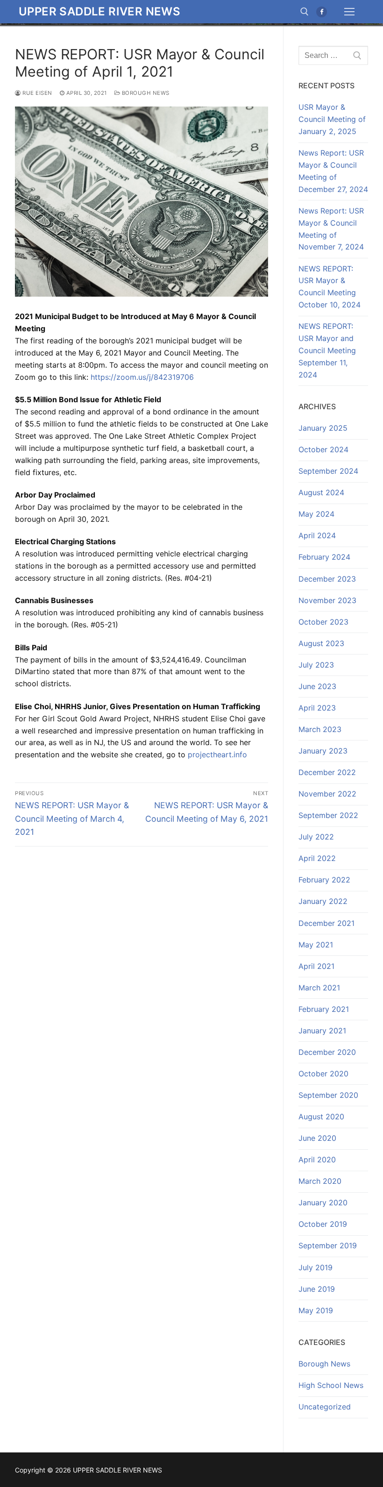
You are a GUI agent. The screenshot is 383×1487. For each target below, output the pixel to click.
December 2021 (326, 923)
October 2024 (323, 449)
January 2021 (322, 1030)
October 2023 (323, 621)
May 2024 (316, 514)
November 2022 (327, 793)
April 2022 (317, 858)
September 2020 (328, 1095)
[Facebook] (321, 12)
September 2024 (328, 471)
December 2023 (327, 578)
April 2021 (316, 966)
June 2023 (317, 686)
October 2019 (322, 1224)
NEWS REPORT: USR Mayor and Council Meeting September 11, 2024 (327, 350)
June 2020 (317, 1138)
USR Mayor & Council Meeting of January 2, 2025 (332, 119)
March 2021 (319, 987)
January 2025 (323, 428)
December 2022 (327, 772)
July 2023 (316, 664)
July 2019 (315, 1267)
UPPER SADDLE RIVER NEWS (99, 11)
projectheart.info (217, 754)
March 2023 (319, 729)
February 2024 (324, 557)
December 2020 (327, 1052)
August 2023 (321, 643)
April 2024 (317, 535)
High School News (330, 1385)
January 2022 (323, 901)
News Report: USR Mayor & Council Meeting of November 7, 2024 (331, 229)
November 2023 (327, 600)
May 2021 (315, 944)
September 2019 (327, 1245)
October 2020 (323, 1073)
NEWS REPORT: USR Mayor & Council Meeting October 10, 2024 (330, 287)
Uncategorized (324, 1406)
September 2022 (328, 815)
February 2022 (324, 879)
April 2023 (317, 707)
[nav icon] (349, 11)
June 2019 (316, 1289)
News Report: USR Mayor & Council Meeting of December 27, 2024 (333, 171)
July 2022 (316, 836)
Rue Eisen (36, 93)
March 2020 (319, 1181)
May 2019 (315, 1310)
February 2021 (323, 1009)
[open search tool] (304, 11)
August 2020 (321, 1116)
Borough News (145, 93)
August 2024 (321, 492)
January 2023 (323, 750)
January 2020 (323, 1202)
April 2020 (317, 1159)
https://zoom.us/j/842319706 (142, 377)
